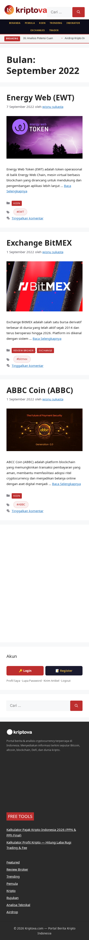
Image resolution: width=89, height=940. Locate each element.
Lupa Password (32, 681)
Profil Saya (13, 681)
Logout (66, 681)
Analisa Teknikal (18, 905)
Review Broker (23, 350)
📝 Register (64, 671)
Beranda (15, 22)
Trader (54, 30)
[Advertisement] (44, 586)
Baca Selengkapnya (47, 338)
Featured (13, 862)
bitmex (22, 359)
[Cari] (78, 12)
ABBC (21, 504)
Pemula (30, 22)
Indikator (73, 22)
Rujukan (12, 898)
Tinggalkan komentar (27, 218)
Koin (42, 22)
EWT (21, 212)
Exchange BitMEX (39, 243)
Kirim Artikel (51, 681)
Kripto (11, 890)
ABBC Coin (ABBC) (39, 390)
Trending (56, 22)
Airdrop (12, 912)
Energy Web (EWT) (40, 97)
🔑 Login (25, 671)
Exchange (45, 350)
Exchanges (37, 30)
